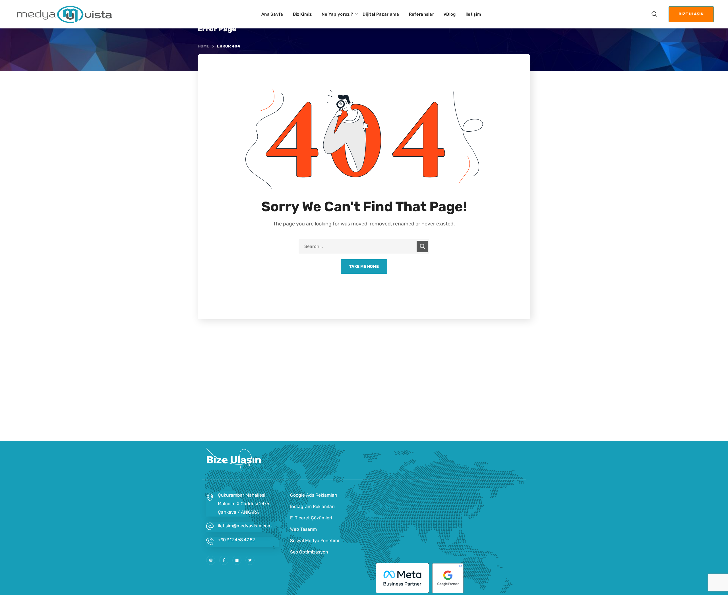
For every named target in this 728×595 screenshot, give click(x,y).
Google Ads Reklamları (313, 495)
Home (203, 46)
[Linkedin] (236, 560)
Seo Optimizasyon (309, 552)
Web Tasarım (303, 529)
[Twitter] (250, 560)
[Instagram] (210, 560)
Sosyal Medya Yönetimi (314, 540)
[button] (654, 14)
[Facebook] (223, 560)
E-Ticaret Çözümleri (311, 518)
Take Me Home (364, 266)
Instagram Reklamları (312, 506)
